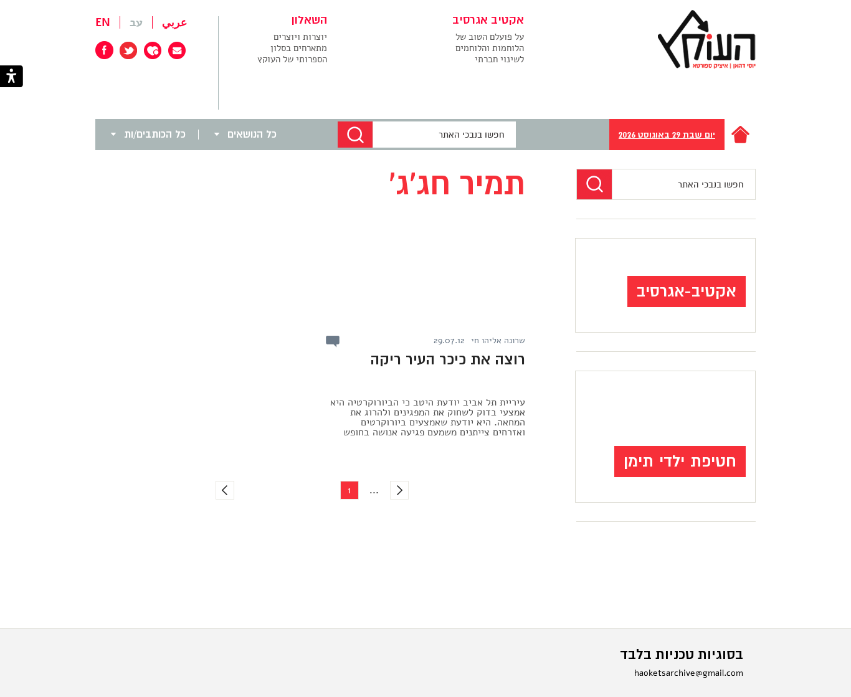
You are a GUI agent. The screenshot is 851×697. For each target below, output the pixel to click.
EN (102, 22)
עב (136, 22)
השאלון (309, 20)
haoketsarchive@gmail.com (688, 673)
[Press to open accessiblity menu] (11, 77)
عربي (175, 22)
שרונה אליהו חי (498, 341)
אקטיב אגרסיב (488, 20)
